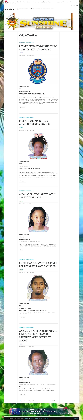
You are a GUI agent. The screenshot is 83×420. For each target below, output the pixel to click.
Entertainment (36, 1)
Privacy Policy (45, 418)
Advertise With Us (61, 1)
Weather (29, 1)
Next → (33, 400)
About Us (19, 1)
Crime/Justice (43, 1)
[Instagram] (77, 5)
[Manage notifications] (3, 417)
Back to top (76, 418)
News (24, 1)
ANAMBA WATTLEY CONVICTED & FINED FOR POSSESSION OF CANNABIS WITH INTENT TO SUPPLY (38, 335)
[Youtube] (74, 5)
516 (29, 400)
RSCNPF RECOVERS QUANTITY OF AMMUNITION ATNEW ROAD (38, 48)
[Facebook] (71, 5)
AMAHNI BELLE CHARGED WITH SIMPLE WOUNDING (37, 196)
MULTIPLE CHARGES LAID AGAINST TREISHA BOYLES (34, 122)
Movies (49, 1)
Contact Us (68, 1)
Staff (21, 52)
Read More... (22, 107)
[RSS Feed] (76, 5)
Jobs (54, 1)
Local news (28, 42)
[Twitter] (73, 5)
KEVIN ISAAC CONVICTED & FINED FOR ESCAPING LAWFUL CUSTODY (38, 264)
